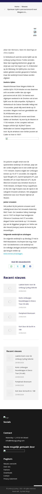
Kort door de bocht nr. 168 (27, 328)
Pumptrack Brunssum (27, 313)
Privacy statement (10, 479)
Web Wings (26, 491)
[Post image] (10, 288)
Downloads (8, 473)
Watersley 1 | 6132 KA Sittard (16, 438)
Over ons (7, 467)
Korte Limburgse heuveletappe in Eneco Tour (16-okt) (27, 301)
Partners (7, 470)
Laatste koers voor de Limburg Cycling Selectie (28, 286)
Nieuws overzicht (10, 464)
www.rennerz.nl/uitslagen (13, 254)
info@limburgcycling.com (14, 441)
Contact (6, 476)
